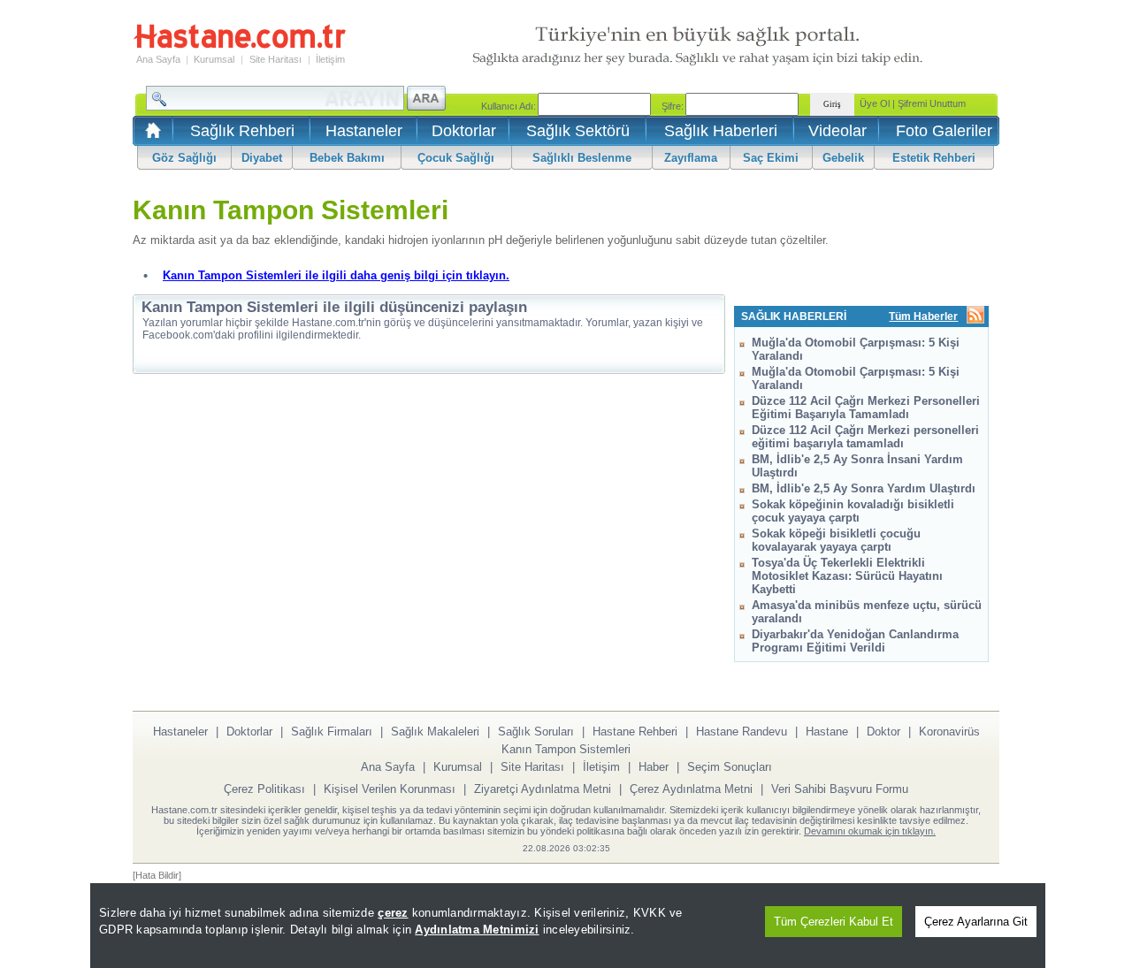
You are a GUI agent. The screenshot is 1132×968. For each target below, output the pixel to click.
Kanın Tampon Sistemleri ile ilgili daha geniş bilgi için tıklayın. (336, 275)
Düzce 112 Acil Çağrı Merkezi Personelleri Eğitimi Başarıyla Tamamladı (866, 407)
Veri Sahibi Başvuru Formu (839, 789)
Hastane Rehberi (635, 731)
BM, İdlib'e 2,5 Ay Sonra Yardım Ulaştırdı (863, 488)
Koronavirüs (949, 731)
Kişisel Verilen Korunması (389, 789)
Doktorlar (464, 131)
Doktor (883, 731)
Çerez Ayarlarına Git (976, 921)
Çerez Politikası (264, 789)
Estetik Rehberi (933, 157)
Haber (654, 767)
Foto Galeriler (944, 131)
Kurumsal (214, 59)
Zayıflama (690, 157)
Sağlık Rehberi (242, 131)
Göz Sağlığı (184, 157)
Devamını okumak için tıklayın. (870, 831)
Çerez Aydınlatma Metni (691, 789)
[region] (567, 925)
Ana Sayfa (158, 59)
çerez (393, 912)
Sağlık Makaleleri (435, 731)
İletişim (330, 59)
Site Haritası (275, 59)
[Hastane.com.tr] (240, 46)
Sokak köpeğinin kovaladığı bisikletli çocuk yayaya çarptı (853, 511)
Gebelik (843, 157)
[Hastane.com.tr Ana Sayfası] (150, 135)
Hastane (827, 731)
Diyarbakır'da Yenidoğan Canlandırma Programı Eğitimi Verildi (855, 641)
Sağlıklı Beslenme (581, 157)
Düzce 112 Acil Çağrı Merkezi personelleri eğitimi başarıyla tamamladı (865, 436)
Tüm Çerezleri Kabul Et (833, 921)
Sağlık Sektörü (578, 131)
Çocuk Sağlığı (455, 157)
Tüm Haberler (923, 316)
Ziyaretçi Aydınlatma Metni (542, 789)
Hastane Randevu (741, 731)
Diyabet (261, 157)
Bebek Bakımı (347, 157)
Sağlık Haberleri (720, 131)
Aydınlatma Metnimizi (477, 929)
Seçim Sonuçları (729, 767)
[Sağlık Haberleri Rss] (975, 316)
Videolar (837, 131)
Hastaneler (363, 131)
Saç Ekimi (771, 157)
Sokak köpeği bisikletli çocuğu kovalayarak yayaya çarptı (836, 540)
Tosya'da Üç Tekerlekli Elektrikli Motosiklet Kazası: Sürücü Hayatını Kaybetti (847, 576)
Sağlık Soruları (536, 731)
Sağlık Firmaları (331, 731)
